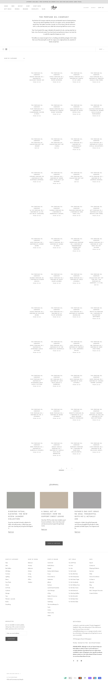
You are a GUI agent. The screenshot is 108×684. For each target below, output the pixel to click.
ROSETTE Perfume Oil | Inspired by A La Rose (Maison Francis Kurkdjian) (76, 415)
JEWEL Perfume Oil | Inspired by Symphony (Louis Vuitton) (37, 348)
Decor (7, 579)
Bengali (49, 568)
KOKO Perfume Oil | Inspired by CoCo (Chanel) (76, 279)
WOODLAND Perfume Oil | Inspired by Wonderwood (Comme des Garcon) (76, 246)
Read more (11, 532)
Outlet (20, 6)
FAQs (90, 574)
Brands (25, 9)
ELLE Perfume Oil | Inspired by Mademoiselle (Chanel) (76, 145)
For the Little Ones (73, 574)
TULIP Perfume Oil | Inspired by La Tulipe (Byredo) (56, 313)
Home (6, 6)
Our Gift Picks (72, 563)
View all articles (54, 543)
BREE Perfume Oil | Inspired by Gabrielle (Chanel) (37, 448)
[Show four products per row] (6, 49)
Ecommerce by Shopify (17, 679)
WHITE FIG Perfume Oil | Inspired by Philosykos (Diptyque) (96, 314)
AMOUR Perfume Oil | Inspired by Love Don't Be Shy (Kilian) (96, 245)
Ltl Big (49, 593)
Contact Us (92, 565)
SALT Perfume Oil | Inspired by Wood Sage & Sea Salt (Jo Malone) (57, 179)
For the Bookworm (73, 590)
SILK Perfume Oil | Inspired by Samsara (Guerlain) (76, 313)
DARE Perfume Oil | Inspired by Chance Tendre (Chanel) (96, 380)
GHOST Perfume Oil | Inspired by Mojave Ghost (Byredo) (57, 110)
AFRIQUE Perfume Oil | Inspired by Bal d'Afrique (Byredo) (37, 178)
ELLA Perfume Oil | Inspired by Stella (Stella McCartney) (96, 144)
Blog (43, 9)
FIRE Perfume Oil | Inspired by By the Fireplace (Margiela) (56, 347)
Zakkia (49, 615)
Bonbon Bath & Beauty (53, 571)
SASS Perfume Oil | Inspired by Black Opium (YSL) (76, 110)
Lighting (7, 576)
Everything (8, 604)
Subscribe (11, 639)
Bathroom (30, 568)
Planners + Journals (10, 599)
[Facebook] (73, 661)
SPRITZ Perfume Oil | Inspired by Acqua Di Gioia (57, 244)
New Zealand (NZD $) (13, 673)
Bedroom (30, 563)
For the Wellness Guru (74, 585)
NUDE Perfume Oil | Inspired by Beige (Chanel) (56, 414)
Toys (6, 596)
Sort (101, 49)
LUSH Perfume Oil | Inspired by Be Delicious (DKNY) (96, 448)
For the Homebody (73, 582)
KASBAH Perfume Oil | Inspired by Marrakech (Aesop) (57, 211)
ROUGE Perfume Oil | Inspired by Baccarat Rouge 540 (37, 78)
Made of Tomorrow (52, 596)
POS (8, 679)
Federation (50, 579)
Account (86, 7)
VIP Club (91, 588)
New (13, 6)
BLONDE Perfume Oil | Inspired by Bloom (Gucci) (37, 279)
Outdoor (30, 582)
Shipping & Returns (94, 568)
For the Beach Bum (73, 599)
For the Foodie (72, 571)
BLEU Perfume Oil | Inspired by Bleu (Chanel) (76, 380)
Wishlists (35, 9)
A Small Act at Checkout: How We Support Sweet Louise (52, 514)
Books (7, 601)
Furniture (7, 574)
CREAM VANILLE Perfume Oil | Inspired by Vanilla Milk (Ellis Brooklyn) (57, 450)
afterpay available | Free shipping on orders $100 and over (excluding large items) (54, 1)
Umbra (49, 610)
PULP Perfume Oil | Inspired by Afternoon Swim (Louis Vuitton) (36, 381)
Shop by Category (10, 58)
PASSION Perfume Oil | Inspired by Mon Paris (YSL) (76, 211)
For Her (71, 568)
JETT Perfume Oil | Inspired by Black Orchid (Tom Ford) (96, 211)
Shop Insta (37, 6)
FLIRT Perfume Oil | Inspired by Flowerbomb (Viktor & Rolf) (37, 111)
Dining (29, 576)
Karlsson (50, 585)
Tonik (49, 607)
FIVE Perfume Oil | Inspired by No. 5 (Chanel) (37, 414)
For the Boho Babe (73, 601)
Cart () (101, 7)
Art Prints (7, 588)
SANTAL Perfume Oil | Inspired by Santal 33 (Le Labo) (76, 78)
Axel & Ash (50, 563)
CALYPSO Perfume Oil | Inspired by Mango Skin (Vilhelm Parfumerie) (96, 111)
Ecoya (49, 574)
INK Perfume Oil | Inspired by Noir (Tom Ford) (96, 347)
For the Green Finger (74, 579)
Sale (6, 565)
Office (29, 579)
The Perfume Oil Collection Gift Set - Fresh (77, 178)
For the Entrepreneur (74, 576)
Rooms (17, 9)
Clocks (7, 585)
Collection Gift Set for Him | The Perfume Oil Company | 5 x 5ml (96, 280)
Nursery (30, 565)
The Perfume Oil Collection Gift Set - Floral (57, 144)
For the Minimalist (73, 596)
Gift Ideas (7, 9)
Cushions (7, 590)
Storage (7, 593)
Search (93, 7)
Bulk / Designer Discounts (96, 590)
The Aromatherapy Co (53, 604)
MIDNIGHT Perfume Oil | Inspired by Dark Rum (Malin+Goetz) (76, 449)
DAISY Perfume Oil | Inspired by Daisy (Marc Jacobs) (57, 279)
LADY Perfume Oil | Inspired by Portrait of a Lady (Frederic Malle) (76, 348)
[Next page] (72, 468)
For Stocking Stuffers (74, 593)
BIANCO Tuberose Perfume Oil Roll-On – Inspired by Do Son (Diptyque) (96, 415)
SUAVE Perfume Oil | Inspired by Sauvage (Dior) (37, 313)
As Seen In (92, 579)
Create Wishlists (93, 593)
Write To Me (51, 613)
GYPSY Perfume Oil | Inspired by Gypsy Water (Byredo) (57, 78)
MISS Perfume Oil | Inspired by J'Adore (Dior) (37, 244)
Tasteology (50, 601)
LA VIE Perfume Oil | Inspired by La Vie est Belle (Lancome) (37, 211)
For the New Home (73, 588)
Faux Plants (8, 582)
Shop (28, 6)
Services (91, 571)
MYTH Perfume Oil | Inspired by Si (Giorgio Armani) (96, 178)
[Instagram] (77, 661)
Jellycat (49, 582)
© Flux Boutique (12, 677)
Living (29, 574)
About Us (91, 582)
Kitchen (30, 571)
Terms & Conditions (94, 576)
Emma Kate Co (51, 576)
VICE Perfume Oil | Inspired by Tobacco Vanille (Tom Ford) (96, 78)
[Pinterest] (81, 661)
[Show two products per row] (3, 49)
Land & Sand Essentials (53, 588)
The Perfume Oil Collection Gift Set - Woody (37, 144)
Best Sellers (8, 568)
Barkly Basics (51, 565)
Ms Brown (50, 599)
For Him (71, 565)
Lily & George (51, 590)
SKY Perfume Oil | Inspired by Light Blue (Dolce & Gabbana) (57, 381)
